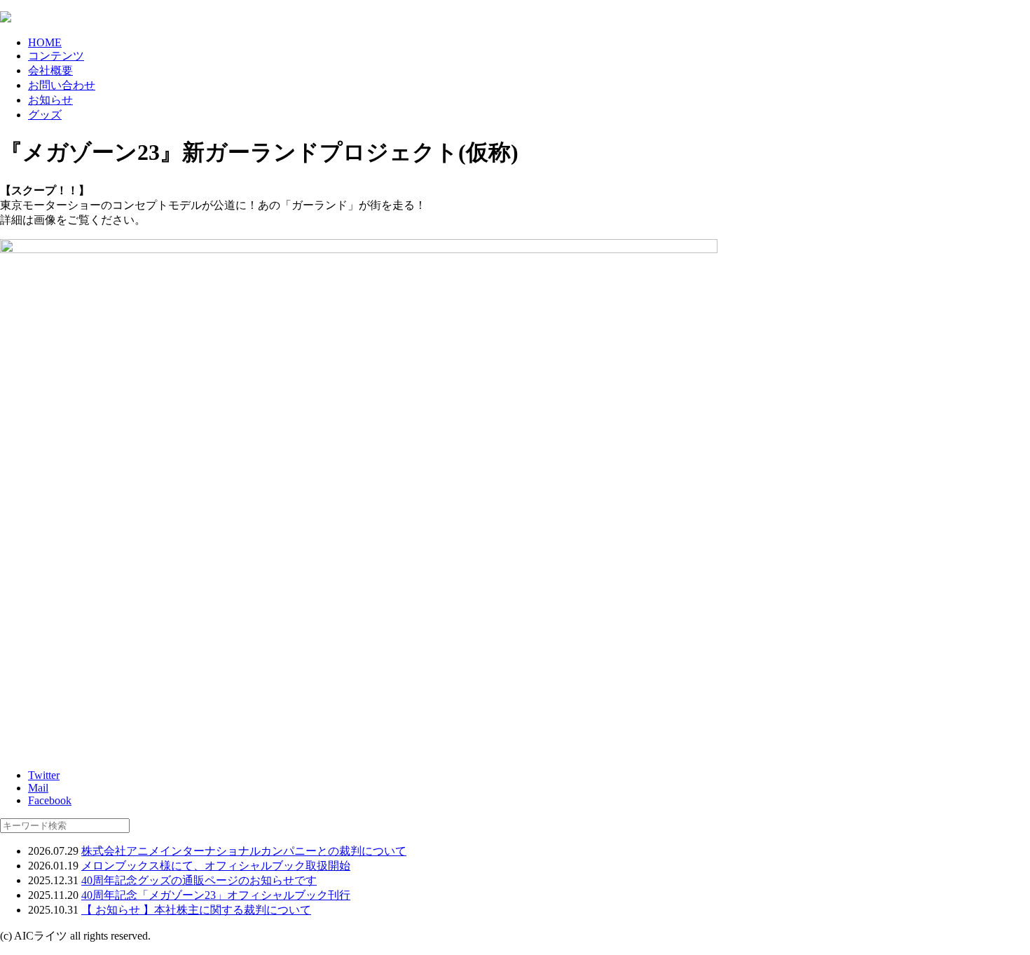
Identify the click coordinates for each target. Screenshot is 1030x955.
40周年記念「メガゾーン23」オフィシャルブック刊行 (215, 895)
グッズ (45, 115)
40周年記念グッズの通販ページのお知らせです (199, 880)
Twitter (44, 775)
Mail (38, 788)
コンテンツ (56, 56)
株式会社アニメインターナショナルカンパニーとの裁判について (243, 851)
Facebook (49, 800)
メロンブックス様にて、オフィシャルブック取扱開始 (215, 866)
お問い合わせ (61, 85)
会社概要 (50, 70)
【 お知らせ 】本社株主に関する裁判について (196, 910)
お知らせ (50, 100)
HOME (45, 42)
